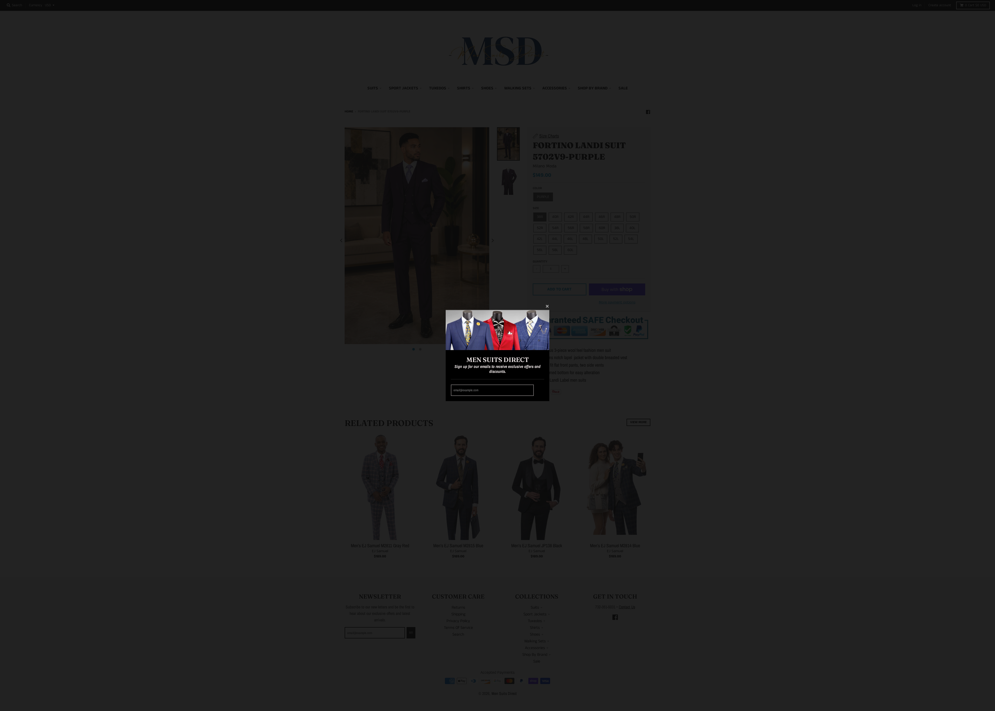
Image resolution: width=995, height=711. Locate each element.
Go (540, 390)
